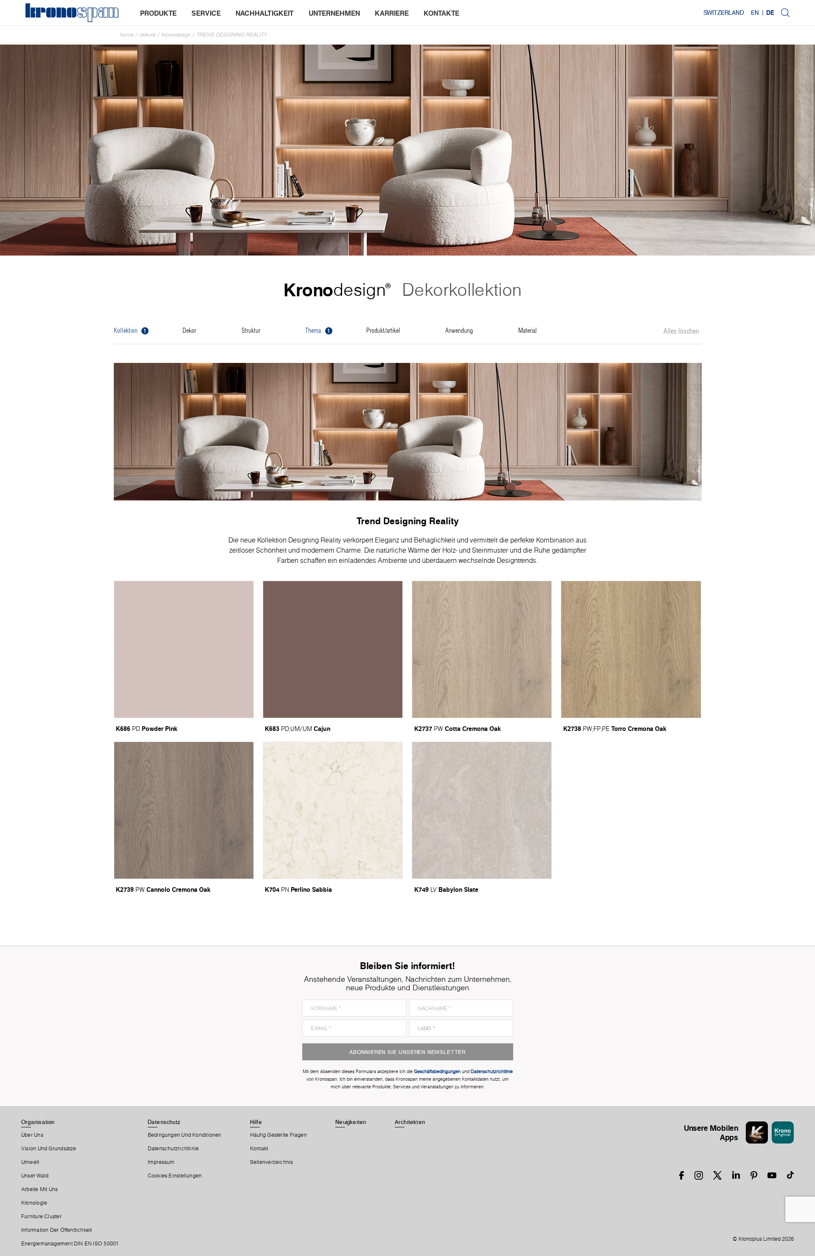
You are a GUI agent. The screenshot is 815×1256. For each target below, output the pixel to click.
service (206, 13)
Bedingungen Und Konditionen (185, 1135)
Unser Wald (34, 1175)
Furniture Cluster (41, 1216)
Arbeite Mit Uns (39, 1189)
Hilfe (256, 1122)
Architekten (410, 1122)
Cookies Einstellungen (175, 1175)
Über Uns (32, 1135)
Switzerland (723, 12)
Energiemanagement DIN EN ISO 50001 (70, 1243)
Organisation (38, 1122)
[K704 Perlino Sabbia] (333, 810)
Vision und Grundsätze (48, 1148)
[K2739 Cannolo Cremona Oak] (184, 810)
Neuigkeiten (350, 1122)
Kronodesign (176, 34)
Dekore (148, 34)
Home (127, 34)
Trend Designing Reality (232, 34)
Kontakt (259, 1148)
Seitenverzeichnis (271, 1162)
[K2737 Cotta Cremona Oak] (482, 649)
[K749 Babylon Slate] (482, 810)
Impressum (161, 1162)
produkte (158, 13)
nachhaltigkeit (265, 13)
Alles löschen (681, 331)
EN (755, 12)
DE (770, 12)
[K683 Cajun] (333, 649)
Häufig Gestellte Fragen (278, 1135)
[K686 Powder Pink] (184, 649)
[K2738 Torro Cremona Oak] (631, 649)
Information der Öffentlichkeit (56, 1230)
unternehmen (334, 13)
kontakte (441, 13)
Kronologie (34, 1203)
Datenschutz (164, 1122)
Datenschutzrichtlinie (173, 1148)
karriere (392, 13)
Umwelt (30, 1162)
